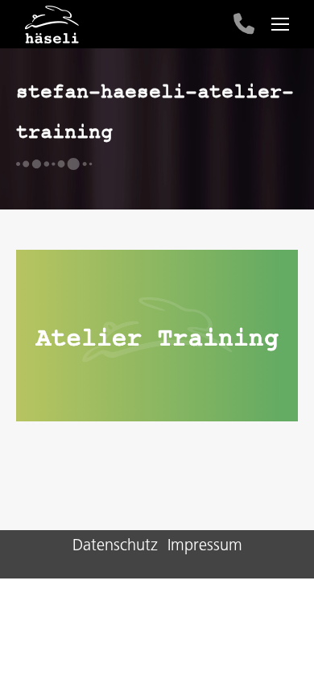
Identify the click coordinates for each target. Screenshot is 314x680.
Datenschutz (115, 546)
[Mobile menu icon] (280, 24)
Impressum (204, 546)
